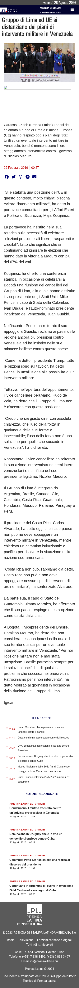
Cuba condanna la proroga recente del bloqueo (43, 737)
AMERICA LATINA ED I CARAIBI (27, 803)
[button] (6, 177)
